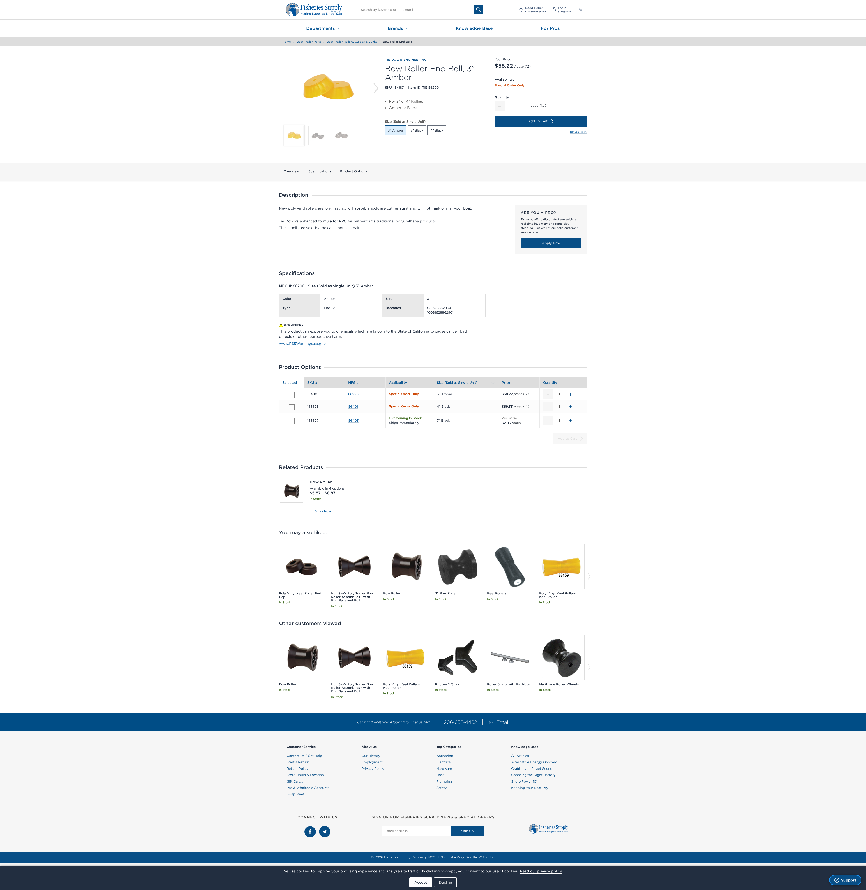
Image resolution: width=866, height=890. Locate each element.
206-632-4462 (460, 722)
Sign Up (467, 831)
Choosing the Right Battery (533, 775)
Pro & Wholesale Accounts (308, 788)
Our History (371, 756)
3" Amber (395, 130)
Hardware (444, 769)
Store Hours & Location (305, 775)
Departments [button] (321, 28)
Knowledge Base (474, 28)
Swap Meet (295, 794)
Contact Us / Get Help (304, 756)
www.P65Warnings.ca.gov (302, 343)
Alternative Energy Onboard (534, 762)
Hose (440, 775)
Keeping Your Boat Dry (529, 788)
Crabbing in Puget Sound (532, 769)
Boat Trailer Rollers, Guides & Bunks (352, 42)
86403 (353, 420)
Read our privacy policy (541, 871)
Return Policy (578, 131)
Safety (441, 788)
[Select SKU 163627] (292, 421)
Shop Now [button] (323, 511)
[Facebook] (310, 828)
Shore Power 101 (524, 781)
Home (286, 42)
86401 (353, 407)
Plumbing (444, 781)
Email (503, 722)
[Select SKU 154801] (292, 395)
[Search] (478, 9)
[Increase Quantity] (522, 106)
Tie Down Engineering (405, 59)
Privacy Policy (373, 769)
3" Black (416, 130)
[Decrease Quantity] (500, 106)
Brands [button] (396, 28)
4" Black (436, 130)
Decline (445, 882)
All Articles (520, 756)
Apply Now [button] (551, 243)
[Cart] (579, 10)
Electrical (443, 762)
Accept (420, 882)
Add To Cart (538, 121)
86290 (353, 394)
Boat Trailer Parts (309, 42)
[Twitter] (325, 828)
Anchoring (444, 756)
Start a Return (298, 762)
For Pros (550, 28)
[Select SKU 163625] (292, 407)
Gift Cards (295, 781)
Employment (372, 762)
